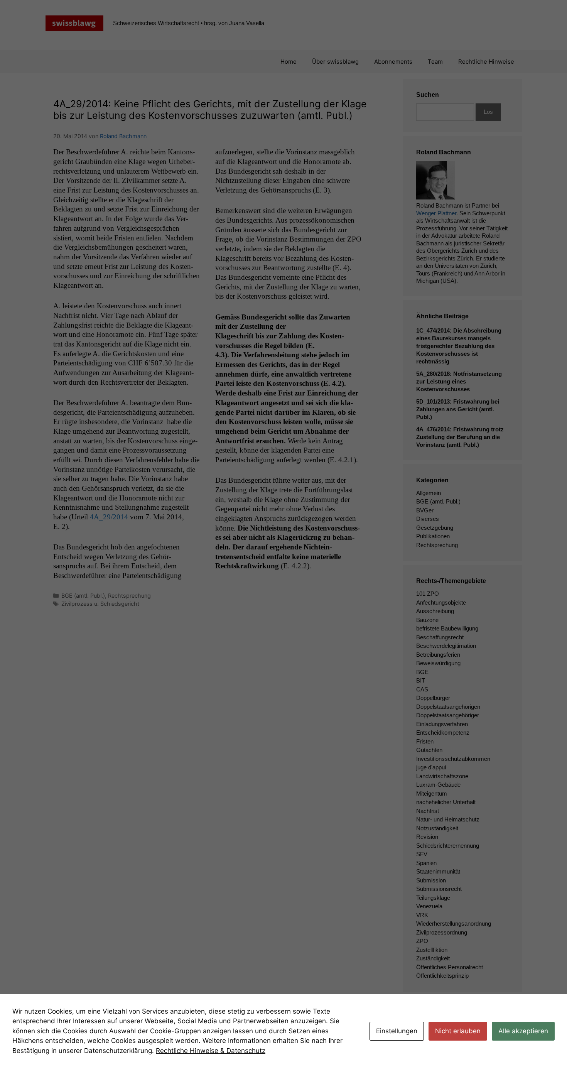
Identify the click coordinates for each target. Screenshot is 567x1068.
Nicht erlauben (458, 1031)
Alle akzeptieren (523, 1031)
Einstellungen (396, 1031)
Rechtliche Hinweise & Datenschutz (210, 1050)
